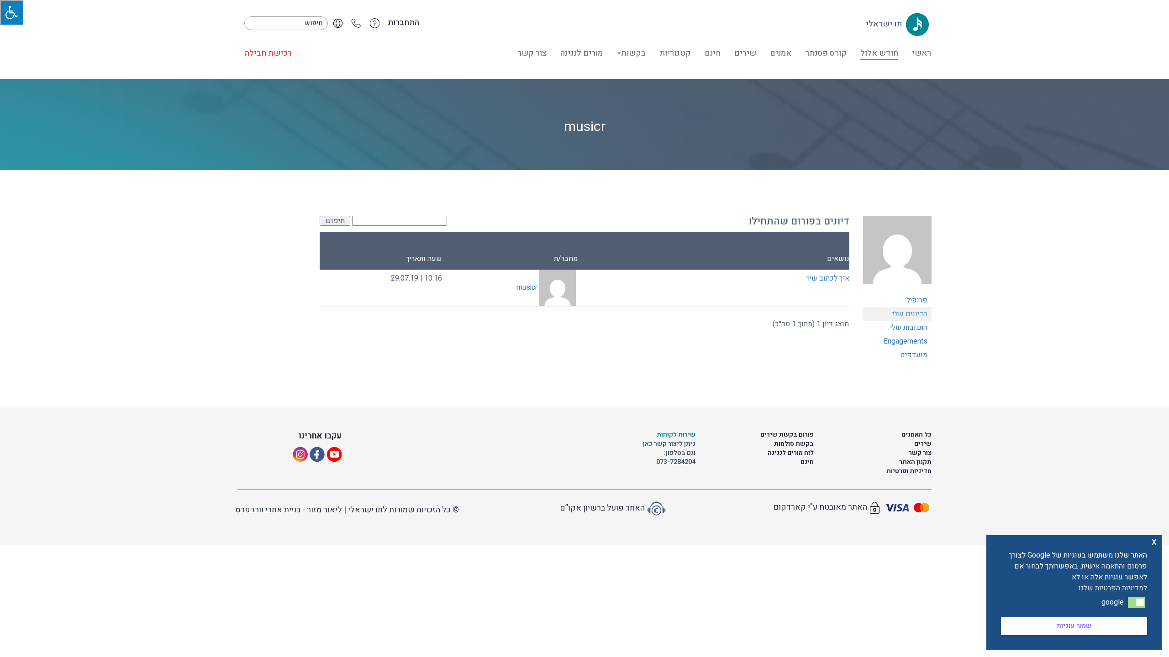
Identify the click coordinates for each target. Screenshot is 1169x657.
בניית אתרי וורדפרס (268, 510)
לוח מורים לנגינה (791, 453)
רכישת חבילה (268, 53)
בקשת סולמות (794, 443)
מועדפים (913, 354)
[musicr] (897, 254)
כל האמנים (916, 434)
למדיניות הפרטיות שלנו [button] (1113, 588)
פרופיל (916, 300)
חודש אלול (879, 53)
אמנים (780, 53)
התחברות (403, 23)
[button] (1136, 602)
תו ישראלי (885, 24)
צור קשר (532, 53)
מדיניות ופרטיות (909, 471)
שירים (745, 53)
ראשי (921, 53)
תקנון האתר (915, 462)
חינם (713, 53)
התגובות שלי (908, 327)
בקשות (633, 53)
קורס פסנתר (826, 53)
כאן (648, 443)
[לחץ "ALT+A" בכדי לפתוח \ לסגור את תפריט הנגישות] (11, 12)
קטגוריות (675, 53)
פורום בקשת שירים (787, 434)
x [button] (1154, 541)
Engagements (905, 341)
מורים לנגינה (581, 53)
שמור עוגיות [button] (1074, 626)
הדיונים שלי (909, 313)
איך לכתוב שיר (827, 278)
